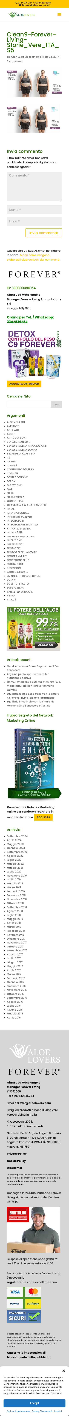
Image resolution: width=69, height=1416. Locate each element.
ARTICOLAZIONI (16, 438)
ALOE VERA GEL (16, 422)
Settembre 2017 (17, 950)
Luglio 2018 (14, 915)
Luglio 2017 (14, 958)
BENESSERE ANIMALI (18, 442)
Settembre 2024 (17, 836)
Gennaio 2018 (15, 934)
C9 (8, 457)
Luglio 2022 (14, 860)
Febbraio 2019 (16, 891)
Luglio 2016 (14, 1005)
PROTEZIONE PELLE (18, 560)
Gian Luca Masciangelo (26, 57)
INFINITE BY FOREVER (19, 516)
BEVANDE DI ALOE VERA (21, 453)
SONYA (11, 580)
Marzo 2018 (14, 927)
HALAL (10, 509)
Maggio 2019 (15, 883)
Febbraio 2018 (16, 931)
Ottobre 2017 (15, 946)
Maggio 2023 (15, 844)
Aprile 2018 (14, 923)
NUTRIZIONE (14, 540)
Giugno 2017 (15, 962)
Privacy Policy (17, 1154)
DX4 (9, 489)
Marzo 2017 (14, 974)
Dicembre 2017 (16, 938)
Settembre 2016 (17, 998)
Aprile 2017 (14, 970)
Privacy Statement (42, 1411)
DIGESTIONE (14, 485)
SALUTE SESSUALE (17, 572)
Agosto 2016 (15, 1002)
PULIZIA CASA (15, 564)
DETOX (11, 481)
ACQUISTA (43, 817)
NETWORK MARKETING (20, 536)
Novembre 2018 (17, 899)
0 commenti (14, 61)
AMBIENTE (13, 426)
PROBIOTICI (14, 548)
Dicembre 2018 (16, 895)
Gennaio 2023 (16, 848)
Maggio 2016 (15, 1013)
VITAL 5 (11, 599)
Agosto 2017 (15, 954)
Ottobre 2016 (15, 994)
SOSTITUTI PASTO (18, 584)
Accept (34, 1403)
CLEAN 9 (12, 465)
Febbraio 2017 (16, 978)
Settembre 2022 (17, 852)
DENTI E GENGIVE (17, 477)
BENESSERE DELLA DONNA (22, 449)
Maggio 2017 (15, 966)
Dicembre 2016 (16, 986)
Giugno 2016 (15, 1009)
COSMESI (12, 473)
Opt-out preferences (18, 1411)
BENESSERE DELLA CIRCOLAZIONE (26, 445)
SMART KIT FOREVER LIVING (23, 576)
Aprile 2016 (14, 1017)
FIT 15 (10, 493)
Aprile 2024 (14, 840)
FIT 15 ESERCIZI (16, 497)
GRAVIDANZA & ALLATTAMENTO (26, 505)
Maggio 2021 (15, 868)
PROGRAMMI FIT (17, 556)
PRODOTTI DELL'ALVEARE (22, 552)
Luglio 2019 (14, 879)
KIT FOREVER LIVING (19, 528)
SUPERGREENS (15, 587)
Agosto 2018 (15, 911)
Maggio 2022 (15, 863)
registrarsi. (15, 1282)
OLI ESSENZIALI (15, 544)
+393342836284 (23, 1096)
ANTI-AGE (13, 430)
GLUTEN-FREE (15, 501)
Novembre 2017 (17, 942)
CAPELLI (11, 461)
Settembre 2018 (17, 907)
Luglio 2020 (14, 871)
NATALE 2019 (14, 532)
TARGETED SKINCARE (20, 591)
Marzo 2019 (14, 887)
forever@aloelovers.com (33, 1103)
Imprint (58, 1411)
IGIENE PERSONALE (18, 513)
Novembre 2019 (17, 875)
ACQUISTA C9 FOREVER (24, 384)
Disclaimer (14, 1168)
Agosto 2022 (15, 856)
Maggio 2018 (15, 919)
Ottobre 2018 (15, 903)
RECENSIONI (14, 568)
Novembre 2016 (17, 990)
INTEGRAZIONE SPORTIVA (22, 524)
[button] (63, 1371)
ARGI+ (11, 434)
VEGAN (11, 595)
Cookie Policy (16, 1161)
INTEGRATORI (15, 520)
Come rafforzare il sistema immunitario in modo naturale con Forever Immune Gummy (34, 686)
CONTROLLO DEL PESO (20, 469)
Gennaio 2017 (15, 982)
